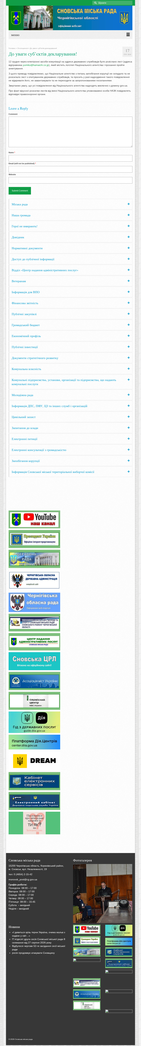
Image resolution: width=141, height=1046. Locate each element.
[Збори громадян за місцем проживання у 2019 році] (102, 893)
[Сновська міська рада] (70, 18)
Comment (13, 114)
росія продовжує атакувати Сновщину (33, 952)
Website (12, 174)
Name (12, 152)
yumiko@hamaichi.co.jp (36, 65)
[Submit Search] (94, 3)
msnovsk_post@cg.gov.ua (23, 879)
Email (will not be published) (22, 163)
